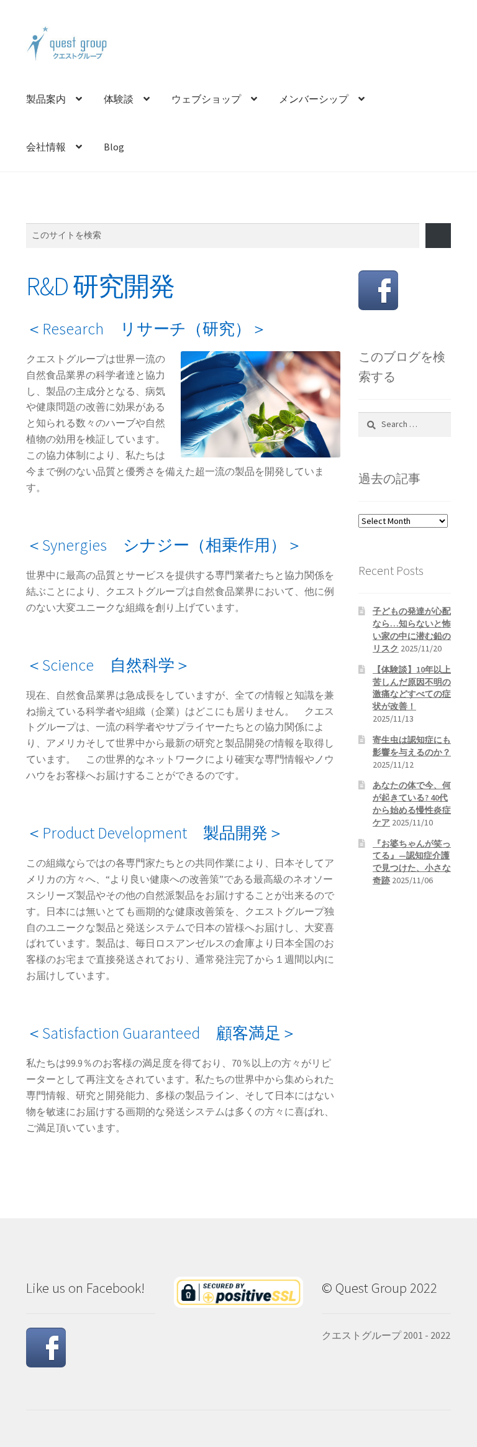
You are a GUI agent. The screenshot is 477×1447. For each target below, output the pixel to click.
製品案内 (46, 99)
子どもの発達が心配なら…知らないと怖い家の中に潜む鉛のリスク (412, 629)
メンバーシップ (313, 99)
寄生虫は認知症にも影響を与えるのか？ (412, 746)
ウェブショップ (206, 99)
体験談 (119, 99)
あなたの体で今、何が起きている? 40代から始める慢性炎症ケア (412, 803)
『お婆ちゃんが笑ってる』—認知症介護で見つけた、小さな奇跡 (412, 862)
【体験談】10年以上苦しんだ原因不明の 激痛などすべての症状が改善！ (412, 688)
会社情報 (46, 146)
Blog (114, 146)
